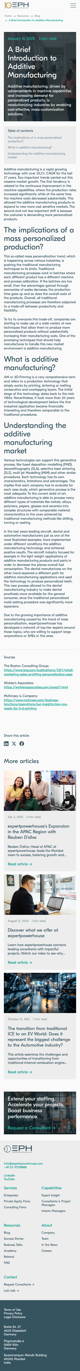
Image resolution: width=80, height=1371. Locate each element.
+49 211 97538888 (15, 1167)
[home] (16, 5)
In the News (49, 1245)
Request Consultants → (19, 1284)
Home (8, 16)
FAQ (7, 1263)
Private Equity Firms (17, 1201)
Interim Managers (53, 1211)
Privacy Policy (13, 1313)
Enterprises (11, 1195)
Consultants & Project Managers (56, 1203)
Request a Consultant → (32, 1128)
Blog (37, 16)
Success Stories (13, 1238)
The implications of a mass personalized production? (35, 139)
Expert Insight (51, 1195)
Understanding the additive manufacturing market (36, 155)
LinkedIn (9, 1175)
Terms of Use (12, 1310)
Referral (9, 1257)
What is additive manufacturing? (30, 147)
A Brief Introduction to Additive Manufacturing (36, 20)
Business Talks (13, 1245)
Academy (10, 1251)
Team (45, 1238)
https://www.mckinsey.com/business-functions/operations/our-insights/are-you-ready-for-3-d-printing (36, 705)
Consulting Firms (15, 1207)
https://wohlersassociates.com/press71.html (36, 687)
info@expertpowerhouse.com (23, 1163)
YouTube (9, 1179)
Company (48, 1232)
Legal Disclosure (14, 1317)
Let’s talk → (11, 1290)
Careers (47, 1251)
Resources (23, 16)
